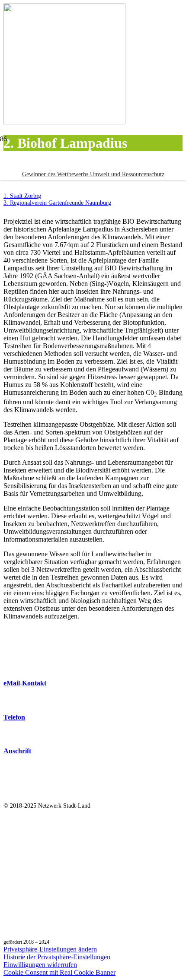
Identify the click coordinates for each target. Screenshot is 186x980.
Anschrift (17, 751)
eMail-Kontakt (24, 683)
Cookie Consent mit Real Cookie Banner (59, 972)
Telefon (14, 717)
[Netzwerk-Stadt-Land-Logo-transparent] (93, 199)
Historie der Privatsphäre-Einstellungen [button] (56, 957)
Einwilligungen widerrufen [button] (40, 964)
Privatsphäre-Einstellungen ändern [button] (50, 949)
